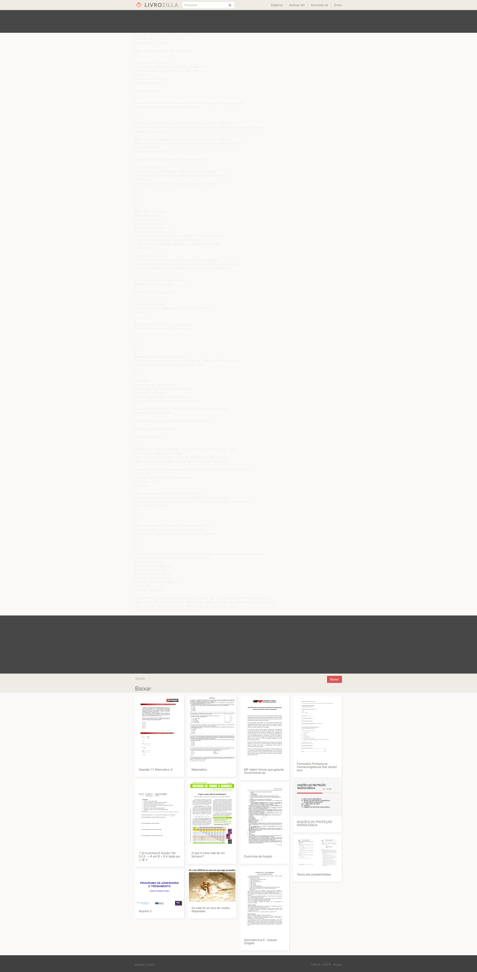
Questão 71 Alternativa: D (156, 769)
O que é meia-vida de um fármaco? (208, 854)
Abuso (337, 964)
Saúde (140, 678)
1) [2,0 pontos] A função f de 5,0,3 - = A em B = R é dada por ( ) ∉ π (159, 856)
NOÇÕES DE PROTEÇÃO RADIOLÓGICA (314, 823)
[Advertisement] (238, 21)
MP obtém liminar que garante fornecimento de (264, 771)
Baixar (334, 679)
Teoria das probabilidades (314, 874)
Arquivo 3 (145, 911)
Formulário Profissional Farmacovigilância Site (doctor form (317, 767)
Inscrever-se (319, 5)
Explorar (277, 5)
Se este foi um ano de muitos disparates (211, 909)
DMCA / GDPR (321, 964)
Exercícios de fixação (258, 856)
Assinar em (297, 5)
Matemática (199, 769)
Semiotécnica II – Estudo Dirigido (260, 941)
